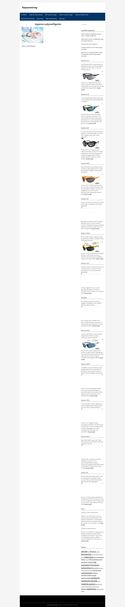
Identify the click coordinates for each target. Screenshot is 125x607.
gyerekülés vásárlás (87, 562)
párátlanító (95, 578)
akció (89, 551)
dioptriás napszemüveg (96, 554)
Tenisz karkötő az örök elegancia (89, 44)
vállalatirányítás (89, 586)
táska (97, 584)
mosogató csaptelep (88, 570)
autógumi (97, 551)
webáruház (91, 589)
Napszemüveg (29, 7)
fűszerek (86, 559)
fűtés (90, 559)
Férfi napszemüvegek (51, 14)
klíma (89, 568)
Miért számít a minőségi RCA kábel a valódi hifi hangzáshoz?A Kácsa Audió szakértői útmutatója (91, 54)
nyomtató (84, 575)
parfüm (89, 575)
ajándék (84, 551)
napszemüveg (86, 573)
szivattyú (91, 584)
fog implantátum (99, 557)
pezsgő (94, 575)
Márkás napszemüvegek (66, 14)
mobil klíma (101, 568)
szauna (84, 583)
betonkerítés (86, 554)
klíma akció (94, 568)
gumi (100, 559)
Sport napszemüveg (51, 18)
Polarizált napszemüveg (27, 18)
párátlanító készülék (89, 581)
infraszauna (94, 565)
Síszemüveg (40, 18)
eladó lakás (88, 557)
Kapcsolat (62, 18)
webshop (84, 589)
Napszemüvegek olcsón (81, 14)
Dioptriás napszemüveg (35, 14)
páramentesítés (86, 578)
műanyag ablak (96, 570)
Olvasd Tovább (92, 123)
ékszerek (82, 591)
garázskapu (95, 559)
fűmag (83, 559)
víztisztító (97, 586)
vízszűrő (93, 586)
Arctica (93, 551)
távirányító (100, 584)
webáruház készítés (100, 589)
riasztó (99, 581)
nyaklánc (95, 573)
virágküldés (83, 586)
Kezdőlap (24, 14)
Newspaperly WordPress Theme (70, 605)
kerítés (84, 568)
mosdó (82, 570)
